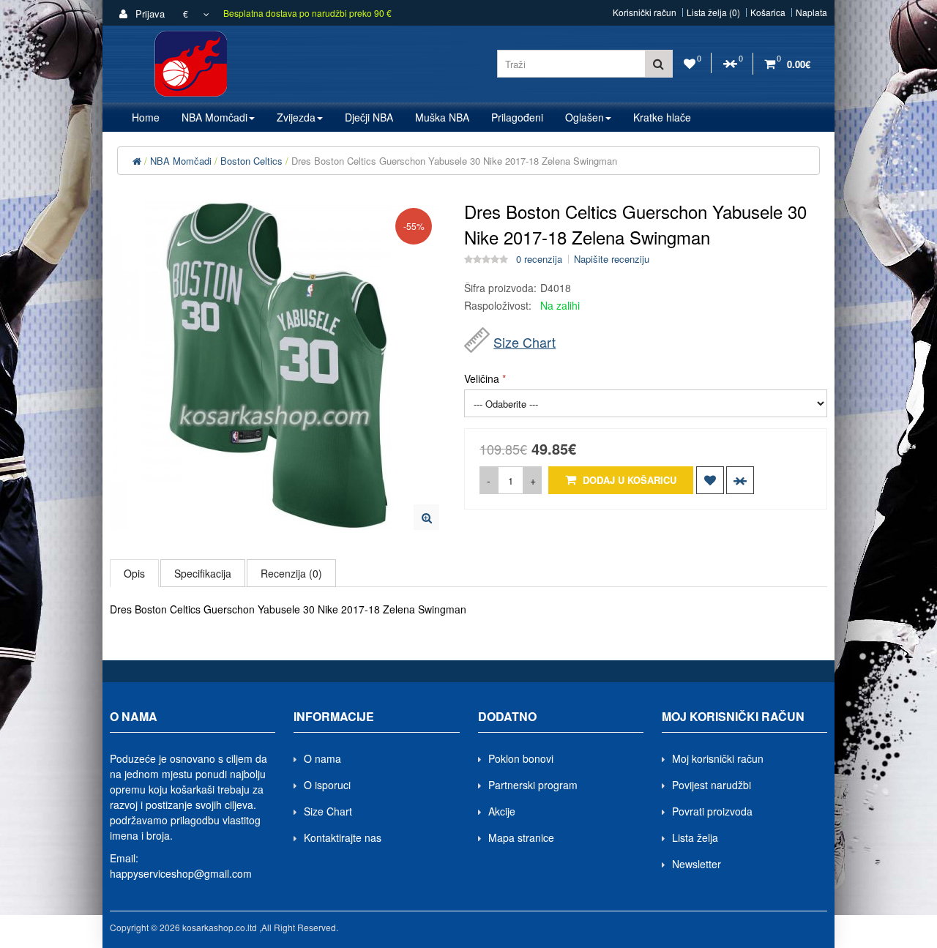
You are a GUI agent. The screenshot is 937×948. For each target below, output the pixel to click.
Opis (134, 573)
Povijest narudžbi (711, 784)
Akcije (501, 811)
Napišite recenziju (611, 259)
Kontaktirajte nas (342, 837)
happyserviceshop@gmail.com (181, 873)
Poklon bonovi (520, 758)
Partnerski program (533, 784)
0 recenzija (539, 259)
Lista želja (695, 837)
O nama (322, 758)
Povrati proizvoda (712, 811)
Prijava (148, 13)
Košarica (767, 12)
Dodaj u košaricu (628, 480)
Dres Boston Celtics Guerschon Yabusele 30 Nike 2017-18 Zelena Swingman (454, 161)
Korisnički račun (644, 12)
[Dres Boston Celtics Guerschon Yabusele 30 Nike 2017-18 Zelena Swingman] (426, 517)
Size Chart (524, 341)
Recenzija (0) (291, 573)
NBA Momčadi (181, 161)
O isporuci (327, 784)
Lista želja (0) (713, 12)
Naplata (811, 12)
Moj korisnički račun (718, 758)
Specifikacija (202, 573)
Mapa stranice (521, 837)
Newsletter (696, 863)
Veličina (481, 378)
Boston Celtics (251, 161)
